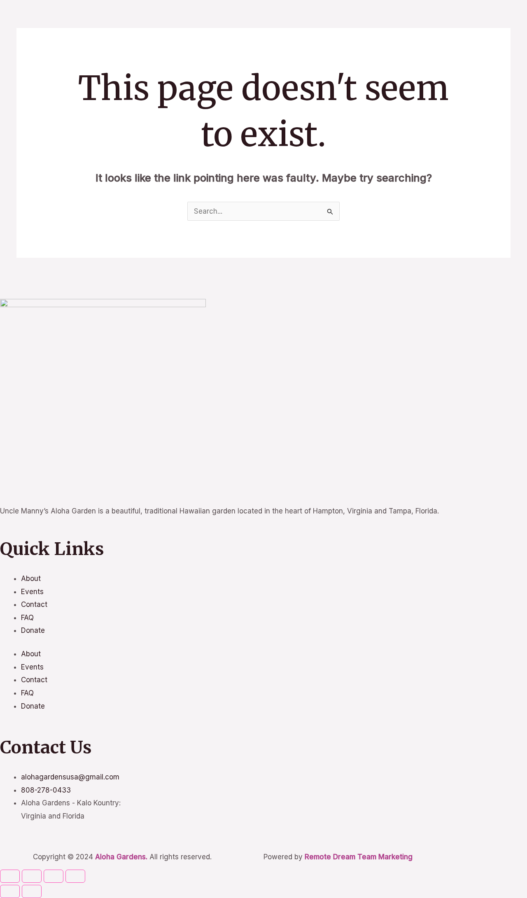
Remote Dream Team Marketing (359, 857)
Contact (34, 604)
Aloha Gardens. (121, 857)
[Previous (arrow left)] (10, 891)
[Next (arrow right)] (32, 891)
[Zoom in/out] (10, 876)
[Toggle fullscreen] (32, 876)
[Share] (53, 876)
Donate (33, 630)
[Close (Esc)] (75, 876)
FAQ (27, 617)
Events (32, 592)
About (31, 578)
